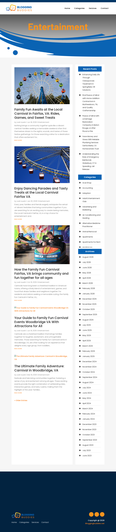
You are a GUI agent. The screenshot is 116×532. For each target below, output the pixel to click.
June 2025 (87, 330)
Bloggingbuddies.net (94, 523)
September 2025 (89, 314)
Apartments (87, 237)
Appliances (87, 247)
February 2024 (88, 413)
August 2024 (87, 382)
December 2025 (89, 299)
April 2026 (86, 278)
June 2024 (87, 393)
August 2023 (87, 445)
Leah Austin (21, 122)
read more (18, 140)
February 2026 (88, 288)
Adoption (86, 193)
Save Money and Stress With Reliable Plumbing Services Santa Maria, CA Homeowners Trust (90, 142)
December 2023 (89, 424)
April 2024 (86, 403)
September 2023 (89, 440)
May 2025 (86, 335)
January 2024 (88, 419)
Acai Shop (86, 182)
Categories (79, 8)
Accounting (87, 188)
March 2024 (87, 408)
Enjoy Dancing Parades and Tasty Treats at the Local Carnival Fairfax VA (41, 192)
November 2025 (89, 304)
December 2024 (89, 361)
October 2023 (88, 434)
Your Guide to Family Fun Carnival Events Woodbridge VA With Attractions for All (41, 322)
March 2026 (87, 283)
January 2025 (88, 356)
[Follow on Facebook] (91, 514)
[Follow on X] (96, 514)
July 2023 (86, 450)
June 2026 (87, 267)
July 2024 (86, 387)
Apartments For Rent (91, 242)
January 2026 (88, 293)
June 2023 (87, 455)
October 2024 (88, 372)
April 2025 (86, 340)
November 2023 (89, 429)
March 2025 (87, 346)
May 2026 (86, 272)
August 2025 (87, 320)
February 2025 (88, 351)
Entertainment (43, 122)
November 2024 (89, 366)
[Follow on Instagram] (102, 514)
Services (93, 8)
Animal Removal (89, 231)
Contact (105, 8)
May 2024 (86, 398)
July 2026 (86, 262)
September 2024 (89, 377)
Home (67, 8)
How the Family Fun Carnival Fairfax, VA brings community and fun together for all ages (41, 273)
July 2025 (86, 325)
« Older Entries (20, 400)
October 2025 (88, 309)
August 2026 (87, 257)
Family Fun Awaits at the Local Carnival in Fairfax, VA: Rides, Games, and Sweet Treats (38, 113)
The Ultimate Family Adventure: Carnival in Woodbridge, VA (39, 368)
